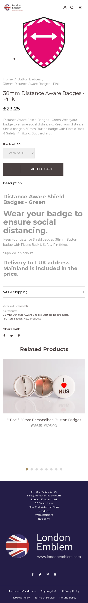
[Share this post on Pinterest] (19, 336)
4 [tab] (41, 469)
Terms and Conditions (22, 591)
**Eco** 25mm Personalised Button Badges (44, 420)
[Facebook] (33, 574)
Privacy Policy (70, 591)
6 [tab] (51, 469)
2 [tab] (32, 469)
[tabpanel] (44, 393)
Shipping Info (48, 591)
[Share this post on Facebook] (4, 336)
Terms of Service (44, 597)
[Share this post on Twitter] (11, 336)
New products (32, 318)
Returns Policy (21, 597)
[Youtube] (55, 574)
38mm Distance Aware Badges (22, 314)
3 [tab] (36, 469)
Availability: (10, 306)
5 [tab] (46, 469)
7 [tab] (56, 469)
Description (12, 183)
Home (8, 79)
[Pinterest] (48, 574)
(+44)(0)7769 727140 (44, 491)
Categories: (10, 310)
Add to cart (42, 169)
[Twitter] (40, 574)
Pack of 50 (12, 144)
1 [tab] (27, 469)
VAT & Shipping (15, 292)
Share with (11, 329)
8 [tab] (61, 469)
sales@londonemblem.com (44, 495)
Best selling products (55, 314)
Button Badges (13, 318)
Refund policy (67, 597)
